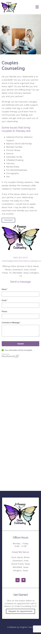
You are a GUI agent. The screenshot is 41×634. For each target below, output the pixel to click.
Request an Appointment (20, 611)
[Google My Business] (23, 580)
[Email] (17, 580)
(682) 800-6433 (20, 257)
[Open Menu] (37, 7)
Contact (8, 220)
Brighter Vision (27, 627)
